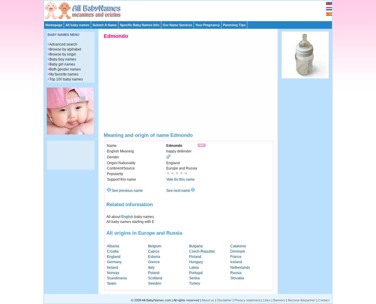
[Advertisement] (190, 9)
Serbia (194, 278)
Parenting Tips (234, 25)
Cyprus (154, 251)
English (127, 217)
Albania (113, 246)
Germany (114, 262)
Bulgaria (196, 246)
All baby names (77, 25)
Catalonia (238, 246)
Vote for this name (180, 179)
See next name (178, 191)
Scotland (155, 278)
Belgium (154, 246)
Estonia (154, 257)
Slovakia (237, 278)
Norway (113, 273)
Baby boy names (62, 59)
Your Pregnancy (207, 25)
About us (208, 300)
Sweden (154, 283)
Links (267, 300)
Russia (235, 273)
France (235, 257)
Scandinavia (117, 278)
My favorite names (63, 74)
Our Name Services (177, 25)
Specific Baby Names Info (140, 25)
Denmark (237, 251)
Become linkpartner (301, 300)
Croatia (113, 251)
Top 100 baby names (66, 79)
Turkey (194, 283)
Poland (154, 273)
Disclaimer (224, 300)
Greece (154, 262)
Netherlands (240, 268)
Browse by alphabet (65, 49)
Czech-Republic (202, 251)
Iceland (236, 262)
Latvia (194, 268)
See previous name (127, 191)
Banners (279, 300)
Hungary (196, 262)
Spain (111, 283)
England (113, 257)
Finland (195, 257)
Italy (151, 268)
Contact (323, 300)
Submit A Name (105, 25)
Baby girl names (62, 64)
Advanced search (63, 44)
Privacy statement (247, 300)
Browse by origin (62, 54)
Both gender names (65, 69)
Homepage (54, 25)
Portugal (196, 273)
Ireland (112, 268)
